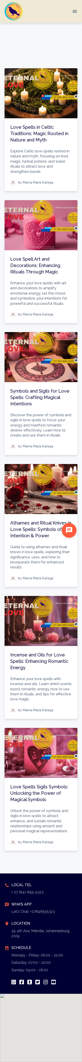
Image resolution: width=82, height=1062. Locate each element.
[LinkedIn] (29, 982)
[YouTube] (53, 982)
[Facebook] (21, 982)
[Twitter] (37, 982)
